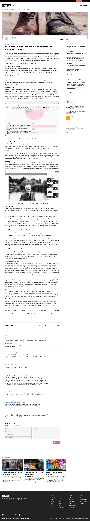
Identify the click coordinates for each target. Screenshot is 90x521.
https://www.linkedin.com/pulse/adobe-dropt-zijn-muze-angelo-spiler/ (21, 405)
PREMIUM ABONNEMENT (84, 499)
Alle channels (83, 5)
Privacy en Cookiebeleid (59, 518)
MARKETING (53, 497)
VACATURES (82, 497)
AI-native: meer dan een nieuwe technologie (76, 82)
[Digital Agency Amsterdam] (7, 515)
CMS (5, 9)
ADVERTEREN (82, 503)
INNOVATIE (52, 505)
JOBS (60, 505)
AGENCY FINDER (71, 501)
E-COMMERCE (53, 495)
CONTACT (81, 495)
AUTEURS (61, 501)
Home (3, 9)
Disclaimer (68, 518)
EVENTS (60, 497)
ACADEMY (61, 503)
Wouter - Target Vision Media (11, 352)
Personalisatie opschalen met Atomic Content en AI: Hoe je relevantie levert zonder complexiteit (77, 62)
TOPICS (70, 497)
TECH (52, 503)
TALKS (60, 495)
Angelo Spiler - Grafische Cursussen (13, 402)
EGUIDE (70, 503)
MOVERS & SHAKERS (72, 505)
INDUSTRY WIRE (71, 507)
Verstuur (56, 442)
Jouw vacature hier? (69, 132)
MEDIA (52, 499)
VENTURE (52, 501)
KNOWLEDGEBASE (62, 507)
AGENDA (70, 495)
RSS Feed (52, 518)
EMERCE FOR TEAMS (83, 501)
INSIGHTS (60, 499)
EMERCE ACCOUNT (72, 499)
